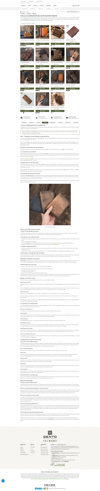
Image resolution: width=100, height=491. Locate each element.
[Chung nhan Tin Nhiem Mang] (57, 488)
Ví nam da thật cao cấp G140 (41, 84)
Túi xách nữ (32, 452)
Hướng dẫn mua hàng (44, 452)
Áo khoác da (60, 122)
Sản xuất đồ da (23, 452)
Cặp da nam (32, 122)
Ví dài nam (40, 8)
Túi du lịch (51, 478)
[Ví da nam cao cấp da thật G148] (42, 54)
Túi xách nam (24, 122)
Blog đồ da (48, 5)
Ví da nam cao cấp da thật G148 (42, 62)
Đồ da (29, 5)
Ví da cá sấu (32, 8)
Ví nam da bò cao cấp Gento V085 (57, 40)
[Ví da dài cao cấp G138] (27, 54)
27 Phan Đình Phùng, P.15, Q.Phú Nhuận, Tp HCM (65, 454)
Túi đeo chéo (44, 478)
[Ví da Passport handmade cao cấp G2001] (42, 31)
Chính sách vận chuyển (44, 450)
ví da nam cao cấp (28, 158)
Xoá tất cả (33, 23)
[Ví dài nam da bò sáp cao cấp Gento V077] (57, 99)
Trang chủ (23, 5)
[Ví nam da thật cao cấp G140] (42, 76)
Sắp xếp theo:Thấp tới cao (25, 23)
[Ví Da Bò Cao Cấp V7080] (73, 31)
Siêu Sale (35, 5)
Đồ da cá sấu (75, 122)
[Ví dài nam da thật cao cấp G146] (27, 99)
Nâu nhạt (28, 13)
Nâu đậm (34, 13)
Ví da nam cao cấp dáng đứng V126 (27, 84)
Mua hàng (28, 43)
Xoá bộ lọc (23, 13)
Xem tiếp (50, 20)
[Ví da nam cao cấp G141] (73, 76)
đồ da (49, 280)
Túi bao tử (59, 478)
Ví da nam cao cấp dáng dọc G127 (72, 62)
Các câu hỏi (32, 447)
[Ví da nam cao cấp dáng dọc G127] (73, 54)
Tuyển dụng (32, 450)
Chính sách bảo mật (44, 447)
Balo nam (38, 122)
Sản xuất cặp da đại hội (24, 454)
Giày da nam (68, 122)
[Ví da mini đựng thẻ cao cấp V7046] (27, 31)
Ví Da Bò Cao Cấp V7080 (71, 40)
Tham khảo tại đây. (55, 244)
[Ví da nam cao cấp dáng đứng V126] (27, 76)
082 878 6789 (58, 456)
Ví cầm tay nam (24, 8)
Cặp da (40, 478)
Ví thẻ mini (57, 8)
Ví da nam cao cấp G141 (70, 84)
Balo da (47, 478)
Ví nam (62, 478)
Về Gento (42, 5)
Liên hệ (54, 5)
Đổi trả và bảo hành (44, 449)
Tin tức (31, 449)
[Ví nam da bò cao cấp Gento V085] (57, 31)
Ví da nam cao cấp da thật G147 (57, 62)
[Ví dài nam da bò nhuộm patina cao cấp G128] (42, 99)
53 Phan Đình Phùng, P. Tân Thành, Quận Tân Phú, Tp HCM (65, 455)
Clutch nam (55, 478)
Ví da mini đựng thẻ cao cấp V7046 (27, 40)
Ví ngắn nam (48, 8)
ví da (32, 254)
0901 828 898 (63, 456)
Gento (35, 17)
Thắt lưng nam (52, 122)
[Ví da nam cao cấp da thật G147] (57, 54)
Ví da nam (26, 17)
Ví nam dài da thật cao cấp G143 (57, 84)
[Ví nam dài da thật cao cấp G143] (57, 76)
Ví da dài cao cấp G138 (24, 62)
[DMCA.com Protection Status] (45, 488)
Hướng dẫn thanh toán (44, 454)
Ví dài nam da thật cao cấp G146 (26, 107)
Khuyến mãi (22, 450)
